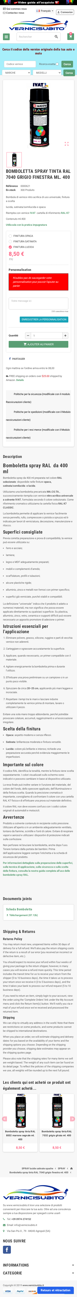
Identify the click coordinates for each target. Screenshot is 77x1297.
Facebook (7, 1250)
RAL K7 (65, 212)
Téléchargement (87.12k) (22, 915)
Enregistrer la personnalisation (44, 319)
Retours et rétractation (55, 1290)
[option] (20, 1123)
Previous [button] (4, 1118)
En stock (11, 189)
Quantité (13, 335)
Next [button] (72, 1118)
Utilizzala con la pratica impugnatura (26, 224)
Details (20, 380)
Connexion (65, 12)
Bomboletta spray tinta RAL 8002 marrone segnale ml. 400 (20, 1135)
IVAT (33, 212)
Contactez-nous (15, 12)
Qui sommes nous (16, 8)
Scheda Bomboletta (19, 909)
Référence (12, 186)
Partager (18, 358)
